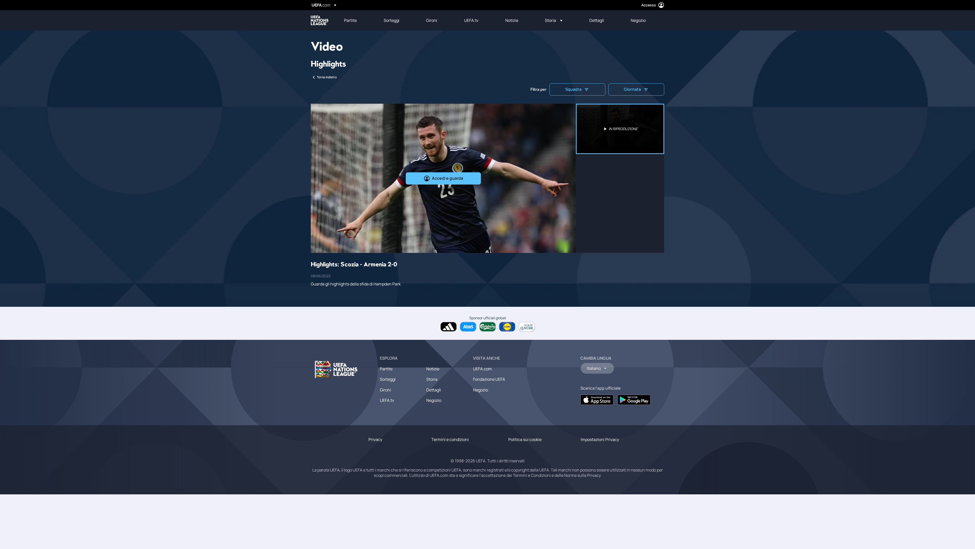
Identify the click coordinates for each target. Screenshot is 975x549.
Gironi (385, 390)
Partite (386, 369)
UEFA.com (482, 369)
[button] (554, 20)
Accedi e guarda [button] (447, 178)
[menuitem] (357, 20)
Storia (431, 379)
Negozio (433, 400)
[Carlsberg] (487, 327)
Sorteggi (388, 379)
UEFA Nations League (320, 20)
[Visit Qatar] (526, 327)
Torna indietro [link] (327, 77)
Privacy (375, 439)
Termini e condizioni (450, 439)
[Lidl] (507, 327)
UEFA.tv (387, 400)
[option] (620, 129)
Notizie (432, 369)
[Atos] (468, 327)
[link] (350, 20)
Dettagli (433, 390)
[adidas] (448, 327)
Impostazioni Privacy (600, 439)
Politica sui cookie (525, 439)
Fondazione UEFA (489, 379)
